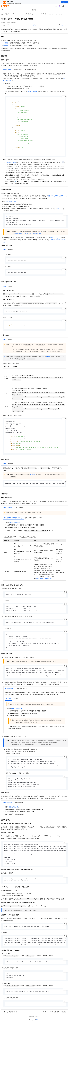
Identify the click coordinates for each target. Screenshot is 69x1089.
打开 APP (64, 2)
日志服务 (7, 14)
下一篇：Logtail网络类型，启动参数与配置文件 (55, 1012)
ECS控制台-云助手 (11, 201)
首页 (2, 14)
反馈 (37, 1019)
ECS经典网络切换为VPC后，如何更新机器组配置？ (26, 233)
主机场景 (5, 43)
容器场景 (5, 45)
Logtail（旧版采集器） (42, 14)
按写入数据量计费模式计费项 (44, 579)
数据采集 (13, 14)
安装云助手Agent (54, 238)
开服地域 (48, 356)
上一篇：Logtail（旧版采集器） (9, 1012)
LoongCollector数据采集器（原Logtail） (25, 14)
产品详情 (34, 25)
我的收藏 (63, 25)
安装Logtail (60, 209)
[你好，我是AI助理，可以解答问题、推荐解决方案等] (59, 6)
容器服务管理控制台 (14, 522)
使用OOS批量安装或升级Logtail (57, 196)
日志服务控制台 (11, 162)
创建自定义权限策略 (32, 91)
